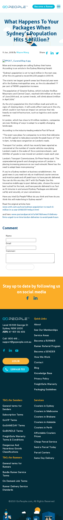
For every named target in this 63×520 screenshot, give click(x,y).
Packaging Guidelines (45, 389)
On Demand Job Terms (15, 481)
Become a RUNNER (44, 341)
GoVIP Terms (10, 420)
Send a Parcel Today (45, 447)
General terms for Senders (12, 408)
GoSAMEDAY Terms (14, 425)
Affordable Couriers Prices (45, 435)
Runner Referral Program (47, 346)
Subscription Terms (13, 415)
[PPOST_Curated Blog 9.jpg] (17, 61)
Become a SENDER (44, 352)
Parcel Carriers (42, 452)
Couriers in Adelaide (45, 422)
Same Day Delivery (44, 458)
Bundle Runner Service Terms (14, 474)
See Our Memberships (46, 330)
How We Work (42, 357)
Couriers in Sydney (44, 406)
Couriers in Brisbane (44, 417)
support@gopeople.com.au (17, 342)
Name (8, 236)
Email (8, 243)
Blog (36, 368)
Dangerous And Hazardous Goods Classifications (12, 448)
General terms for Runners (12, 465)
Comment (10, 251)
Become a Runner (43, 6)
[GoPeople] (15, 7)
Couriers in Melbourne (46, 411)
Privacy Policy (41, 379)
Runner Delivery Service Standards (15, 488)
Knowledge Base (43, 373)
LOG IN (15, 361)
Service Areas (41, 335)
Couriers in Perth (43, 427)
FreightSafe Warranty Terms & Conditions (14, 438)
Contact (38, 362)
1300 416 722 (17, 369)
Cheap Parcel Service (45, 442)
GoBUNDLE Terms (13, 431)
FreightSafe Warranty (45, 384)
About (37, 324)
